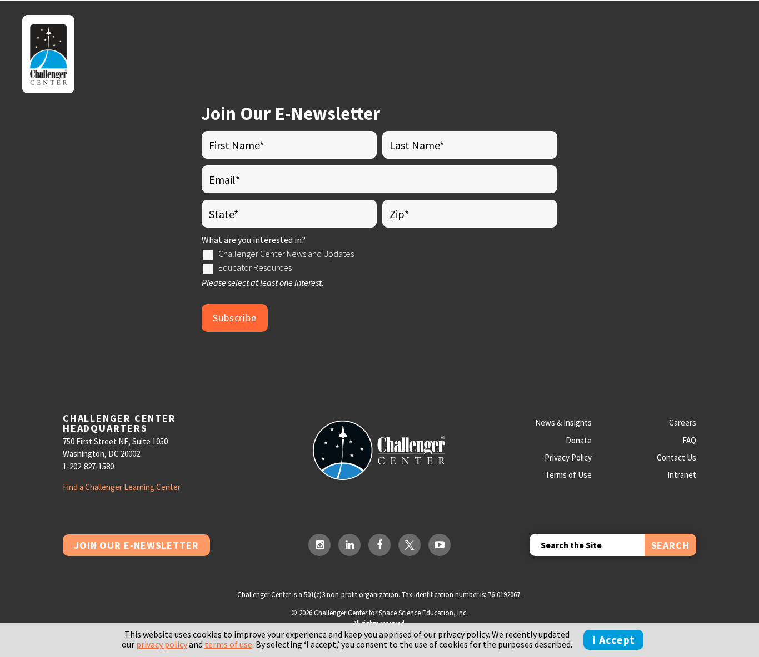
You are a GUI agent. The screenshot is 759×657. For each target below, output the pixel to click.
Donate (579, 440)
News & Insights (563, 422)
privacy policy (161, 644)
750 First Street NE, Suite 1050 (115, 441)
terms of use (228, 644)
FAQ (689, 440)
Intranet (681, 474)
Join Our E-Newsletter (136, 545)
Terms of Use (568, 474)
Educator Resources (255, 267)
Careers (682, 422)
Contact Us (676, 457)
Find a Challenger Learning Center (122, 487)
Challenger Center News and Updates (286, 253)
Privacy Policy (568, 457)
